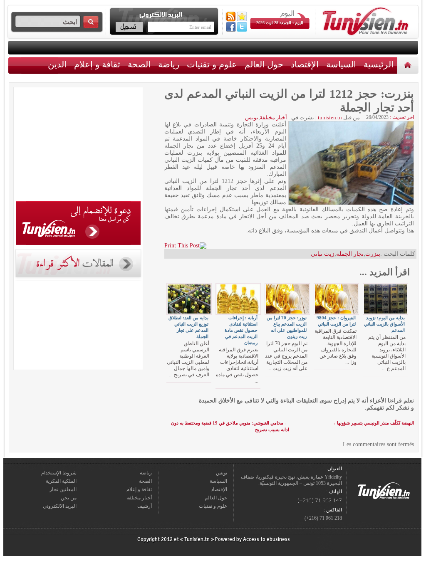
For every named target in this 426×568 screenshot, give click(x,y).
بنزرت (372, 254)
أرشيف (144, 506)
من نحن (69, 498)
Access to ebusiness (266, 539)
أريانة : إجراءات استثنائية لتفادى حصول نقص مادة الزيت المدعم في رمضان (241, 330)
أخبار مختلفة (273, 117)
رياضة (168, 64)
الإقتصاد (305, 64)
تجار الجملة (350, 254)
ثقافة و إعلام (97, 64)
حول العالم (264, 64)
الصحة (139, 64)
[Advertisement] (78, 146)
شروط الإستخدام (59, 473)
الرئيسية (408, 65)
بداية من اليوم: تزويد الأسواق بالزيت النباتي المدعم (384, 324)
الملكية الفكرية (61, 481)
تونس (251, 117)
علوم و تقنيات (212, 64)
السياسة (341, 64)
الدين (57, 64)
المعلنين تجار (63, 489)
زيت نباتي (322, 254)
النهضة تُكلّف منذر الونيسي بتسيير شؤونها (372, 422)
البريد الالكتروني (60, 506)
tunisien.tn (330, 117)
